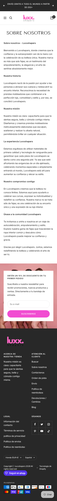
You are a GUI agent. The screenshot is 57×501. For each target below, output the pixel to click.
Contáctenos (38, 372)
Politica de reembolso (14, 447)
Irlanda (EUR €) (12, 457)
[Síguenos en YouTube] (41, 431)
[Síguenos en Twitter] (41, 424)
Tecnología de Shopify (45, 467)
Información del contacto (11, 423)
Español (28, 457)
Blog (34, 407)
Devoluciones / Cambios (39, 400)
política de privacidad (14, 436)
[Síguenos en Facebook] (35, 424)
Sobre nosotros (39, 367)
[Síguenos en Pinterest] (35, 431)
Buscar (35, 361)
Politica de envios (12, 441)
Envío (34, 383)
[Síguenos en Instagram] (48, 424)
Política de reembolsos (37, 391)
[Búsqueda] (10, 18)
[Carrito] (51, 18)
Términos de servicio (14, 430)
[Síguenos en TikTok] (48, 431)
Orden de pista (39, 378)
